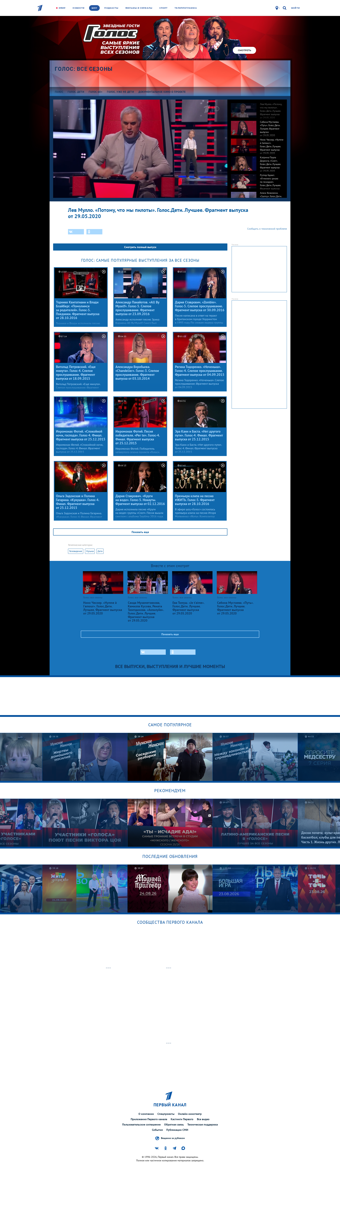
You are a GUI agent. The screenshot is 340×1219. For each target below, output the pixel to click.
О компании (146, 1114)
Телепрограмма (186, 8)
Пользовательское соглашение (141, 1124)
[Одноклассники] (94, 231)
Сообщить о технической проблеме (267, 228)
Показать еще (140, 532)
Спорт (163, 8)
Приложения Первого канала (149, 1119)
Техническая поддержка (202, 1124)
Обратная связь (174, 1124)
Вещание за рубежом (173, 1138)
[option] (257, 108)
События (157, 1130)
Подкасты (111, 8)
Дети (100, 551)
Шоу (94, 8)
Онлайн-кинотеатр (190, 1114)
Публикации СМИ (177, 1130)
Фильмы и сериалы (138, 8)
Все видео (203, 1119)
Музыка (90, 551)
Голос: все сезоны (84, 69)
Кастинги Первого (182, 1119)
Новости (78, 8)
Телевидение (75, 551)
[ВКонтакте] (76, 231)
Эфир (62, 8)
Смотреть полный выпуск (140, 247)
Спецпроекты (165, 1114)
